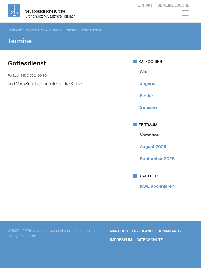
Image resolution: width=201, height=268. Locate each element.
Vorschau (149, 135)
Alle (143, 72)
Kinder (146, 95)
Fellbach (54, 30)
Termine (70, 30)
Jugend (147, 83)
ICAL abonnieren (157, 186)
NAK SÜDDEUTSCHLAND (131, 230)
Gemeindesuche (173, 5)
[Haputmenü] (185, 13)
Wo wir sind (35, 30)
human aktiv (169, 230)
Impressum (121, 239)
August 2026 (153, 146)
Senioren (149, 107)
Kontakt (144, 5)
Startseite (15, 30)
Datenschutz (150, 239)
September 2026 (157, 158)
